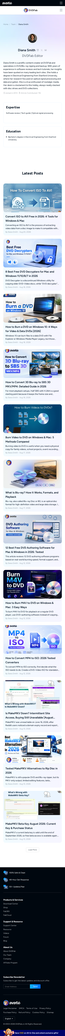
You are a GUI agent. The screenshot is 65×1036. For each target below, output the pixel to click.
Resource (7, 929)
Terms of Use (31, 1008)
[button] (35, 986)
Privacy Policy (45, 1008)
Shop (5, 907)
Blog (5, 941)
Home (5, 24)
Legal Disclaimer (10, 1008)
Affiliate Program (10, 963)
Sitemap (50, 1012)
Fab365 (6, 911)
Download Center (10, 904)
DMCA (21, 1008)
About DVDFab (9, 951)
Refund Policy (24, 1012)
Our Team (7, 955)
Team (13, 24)
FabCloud (7, 915)
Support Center (9, 925)
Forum (6, 937)
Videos (6, 933)
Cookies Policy (38, 1012)
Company (7, 959)
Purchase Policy (9, 1012)
